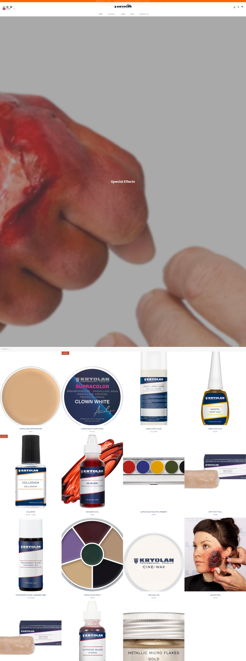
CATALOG (111, 14)
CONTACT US (143, 14)
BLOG (132, 14)
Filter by (4, 349)
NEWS (123, 14)
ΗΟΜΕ (101, 14)
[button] (8, 9)
